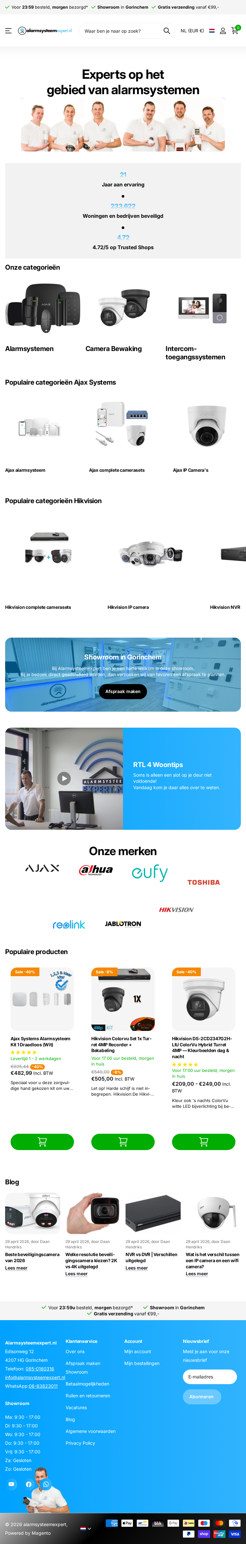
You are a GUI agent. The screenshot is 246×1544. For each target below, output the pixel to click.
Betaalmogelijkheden (87, 1383)
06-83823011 (43, 1386)
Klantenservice (81, 1341)
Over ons (75, 1351)
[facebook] (28, 1484)
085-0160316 (40, 1368)
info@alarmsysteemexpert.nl (35, 1377)
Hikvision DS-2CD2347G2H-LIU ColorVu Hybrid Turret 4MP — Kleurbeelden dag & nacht (202, 1047)
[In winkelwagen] (42, 1142)
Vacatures (76, 1407)
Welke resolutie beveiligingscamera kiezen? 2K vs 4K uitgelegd (91, 1260)
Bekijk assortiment (8, 31)
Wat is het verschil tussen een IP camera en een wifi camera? (213, 1260)
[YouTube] (11, 1484)
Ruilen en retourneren (88, 1395)
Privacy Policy (80, 1442)
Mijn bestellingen (142, 1363)
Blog (70, 1419)
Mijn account (137, 1351)
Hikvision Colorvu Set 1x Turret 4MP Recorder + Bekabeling (121, 1044)
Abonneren (202, 1396)
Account (133, 1341)
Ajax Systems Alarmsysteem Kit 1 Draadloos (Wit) (40, 1041)
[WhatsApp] (46, 1484)
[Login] (223, 31)
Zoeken (167, 31)
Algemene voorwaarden (91, 1431)
